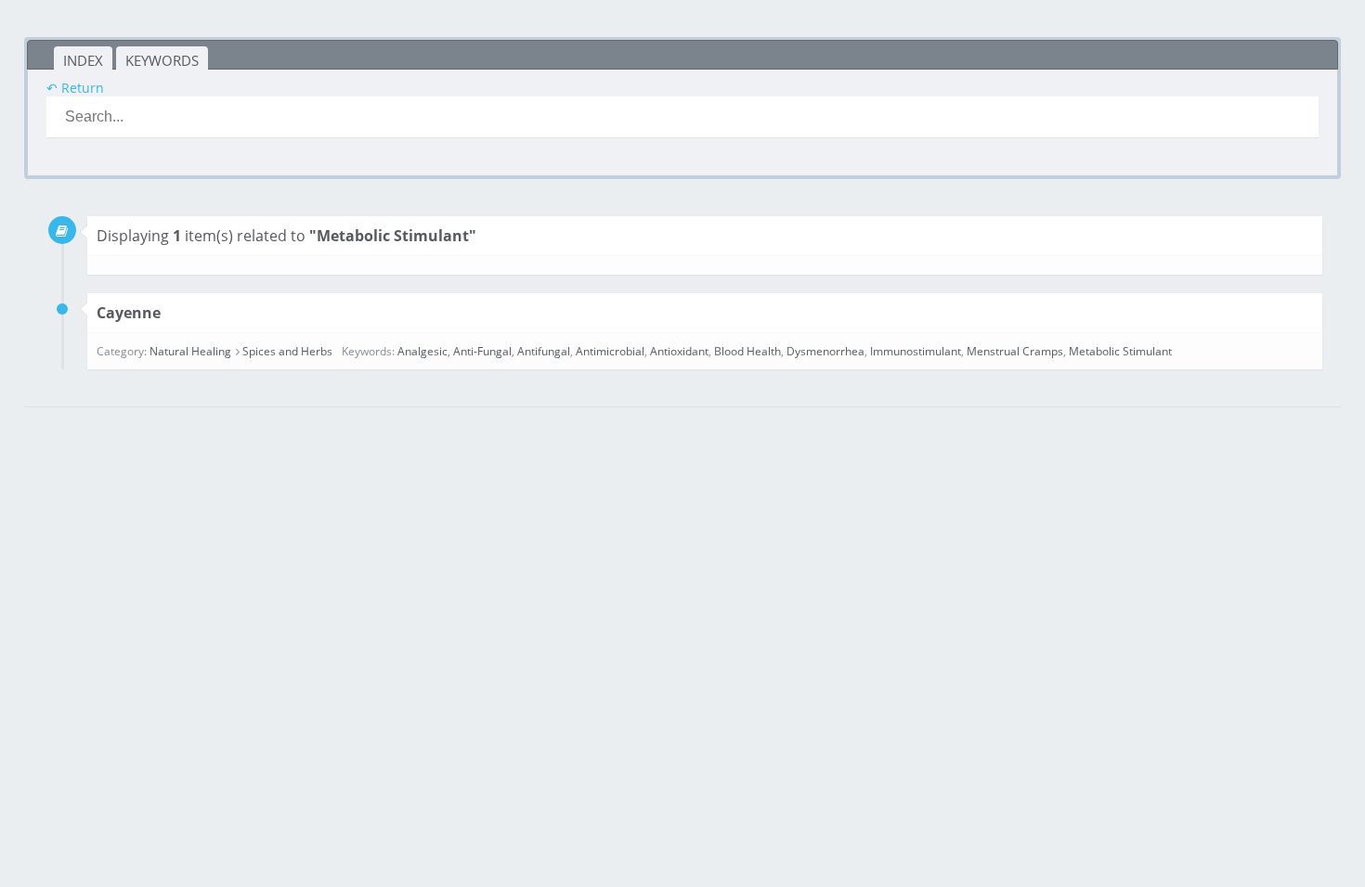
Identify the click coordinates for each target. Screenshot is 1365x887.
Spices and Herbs (287, 351)
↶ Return (75, 87)
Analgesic (422, 351)
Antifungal (543, 351)
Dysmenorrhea (825, 351)
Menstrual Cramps (1015, 351)
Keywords (162, 60)
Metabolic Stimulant (1120, 351)
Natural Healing (190, 351)
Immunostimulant (915, 351)
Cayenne (129, 312)
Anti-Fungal (482, 351)
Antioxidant (679, 351)
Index (83, 60)
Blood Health (747, 351)
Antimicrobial (610, 351)
